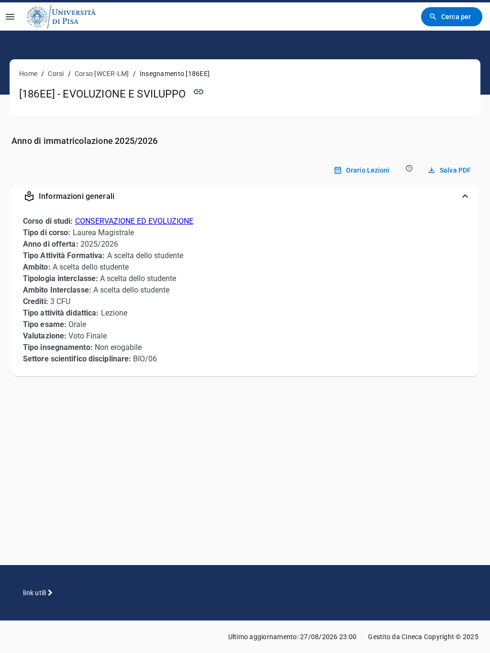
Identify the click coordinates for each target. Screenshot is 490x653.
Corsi (56, 73)
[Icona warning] (408, 168)
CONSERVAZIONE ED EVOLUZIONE (134, 221)
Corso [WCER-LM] (102, 73)
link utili (35, 593)
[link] (61, 16)
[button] (245, 196)
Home (28, 73)
